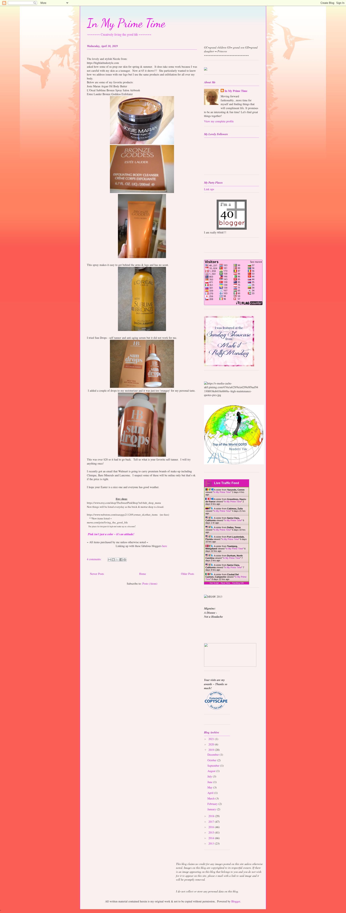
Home (142, 574)
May (210, 787)
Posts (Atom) (149, 583)
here (164, 546)
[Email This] (110, 560)
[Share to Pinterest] (125, 560)
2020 (211, 744)
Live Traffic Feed (226, 483)
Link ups (209, 189)
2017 (211, 822)
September (213, 765)
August (211, 771)
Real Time (225, 583)
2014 (211, 838)
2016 (211, 827)
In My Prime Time (126, 23)
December (213, 754)
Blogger (235, 901)
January (212, 809)
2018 (211, 816)
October (212, 760)
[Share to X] (117, 560)
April (210, 793)
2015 (211, 832)
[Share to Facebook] (121, 560)
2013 (211, 843)
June (210, 782)
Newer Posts (97, 574)
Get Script (214, 583)
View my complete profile (219, 121)
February (212, 804)
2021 (211, 739)
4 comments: (94, 559)
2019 (211, 750)
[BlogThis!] (113, 560)
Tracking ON (237, 583)
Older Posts (187, 574)
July (210, 776)
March (211, 798)
